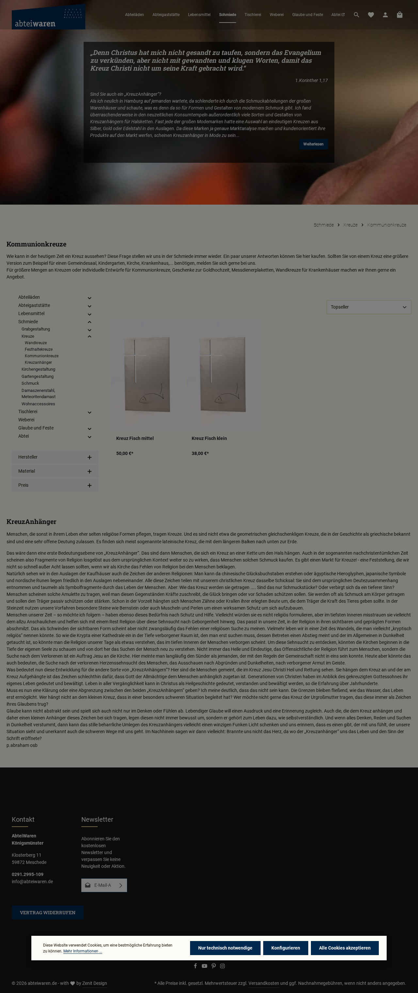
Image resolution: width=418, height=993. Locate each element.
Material (26, 471)
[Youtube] (205, 967)
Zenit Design (94, 983)
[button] (89, 298)
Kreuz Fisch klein (209, 438)
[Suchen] (356, 14)
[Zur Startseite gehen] (48, 14)
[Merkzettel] (371, 14)
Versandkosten (264, 983)
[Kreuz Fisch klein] (223, 374)
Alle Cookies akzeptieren (345, 948)
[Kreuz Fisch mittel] (148, 374)
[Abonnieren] (121, 885)
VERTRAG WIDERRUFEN (47, 912)
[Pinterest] (214, 967)
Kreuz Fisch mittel (135, 438)
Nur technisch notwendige (225, 948)
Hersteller (28, 457)
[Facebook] (196, 967)
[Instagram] (222, 967)
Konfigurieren (285, 948)
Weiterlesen (313, 144)
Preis (23, 485)
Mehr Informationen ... (82, 951)
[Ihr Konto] (385, 14)
